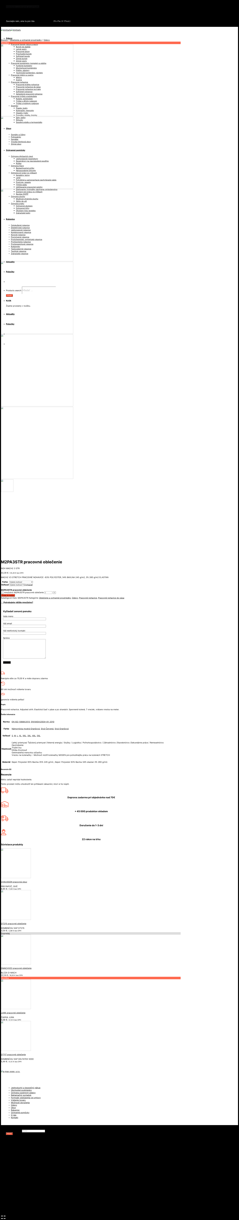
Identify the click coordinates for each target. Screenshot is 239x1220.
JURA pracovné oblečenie (13, 1013)
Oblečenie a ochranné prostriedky (22, 6)
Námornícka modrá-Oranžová (26, 728)
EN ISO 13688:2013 (21, 721)
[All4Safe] (11, 30)
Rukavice (15, 1110)
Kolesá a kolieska (19, 1156)
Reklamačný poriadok (21, 1095)
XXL (24, 735)
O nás (13, 1115)
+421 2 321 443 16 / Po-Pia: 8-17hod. (25, 25)
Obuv (13, 1107)
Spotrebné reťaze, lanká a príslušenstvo (30, 1166)
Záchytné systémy (20, 1183)
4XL (34, 735)
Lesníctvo (15, 1178)
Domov (4, 40)
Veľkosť (5, 584)
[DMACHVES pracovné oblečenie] (16, 963)
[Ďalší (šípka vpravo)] (5, 1218)
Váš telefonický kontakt (14, 630)
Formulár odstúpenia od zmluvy (26, 1097)
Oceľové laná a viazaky (22, 1158)
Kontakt (14, 1117)
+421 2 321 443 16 (44, 21)
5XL (38, 735)
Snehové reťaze (14, 14)
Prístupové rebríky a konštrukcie (27, 1191)
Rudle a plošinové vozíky (23, 1163)
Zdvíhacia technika (20, 1176)
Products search (13, 1131)
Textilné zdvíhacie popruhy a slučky (28, 1171)
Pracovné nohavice (88, 598)
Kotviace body (18, 1188)
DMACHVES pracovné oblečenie (16, 968)
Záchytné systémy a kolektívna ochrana (25, 11)
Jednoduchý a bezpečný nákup (25, 1087)
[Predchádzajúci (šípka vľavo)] (2, 1218)
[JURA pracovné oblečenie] (16, 1008)
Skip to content (8, 2)
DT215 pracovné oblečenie (13, 923)
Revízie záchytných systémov (25, 1196)
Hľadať (9, 1134)
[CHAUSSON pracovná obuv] (16, 877)
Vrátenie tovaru (18, 1100)
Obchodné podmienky (21, 1090)
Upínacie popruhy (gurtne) (24, 1173)
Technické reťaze (19, 1168)
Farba (5, 582)
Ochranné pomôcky (20, 1112)
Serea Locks (12, 16)
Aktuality (10, 1203)
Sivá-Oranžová (62, 728)
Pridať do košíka (8, 595)
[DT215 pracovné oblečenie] (16, 919)
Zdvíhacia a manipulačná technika (22, 9)
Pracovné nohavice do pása (111, 598)
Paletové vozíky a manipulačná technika (30, 1161)
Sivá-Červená (47, 728)
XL (20, 735)
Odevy (9, 38)
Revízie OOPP (17, 1151)
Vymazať (28, 584)
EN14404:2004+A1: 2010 (42, 721)
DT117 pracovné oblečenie (13, 1054)
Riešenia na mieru (19, 1193)
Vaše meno (8, 616)
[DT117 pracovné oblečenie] (16, 1050)
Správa (6, 638)
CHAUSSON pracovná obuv (14, 882)
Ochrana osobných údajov (23, 1092)
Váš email (7, 623)
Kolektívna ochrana (20, 1186)
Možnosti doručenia (20, 1102)
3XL (29, 735)
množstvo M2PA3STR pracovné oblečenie (24, 592)
